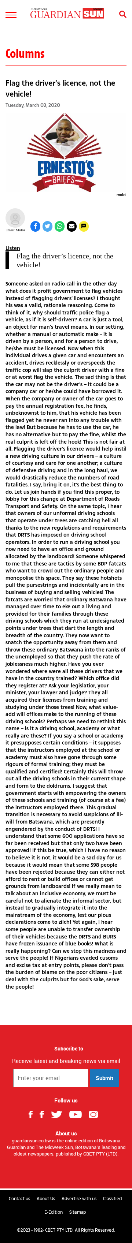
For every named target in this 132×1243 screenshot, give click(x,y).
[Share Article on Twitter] (47, 226)
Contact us (19, 1199)
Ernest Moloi (15, 230)
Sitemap (77, 1212)
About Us (46, 1199)
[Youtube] (78, 1114)
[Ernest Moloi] (15, 218)
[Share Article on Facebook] (35, 226)
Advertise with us (79, 1199)
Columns (25, 53)
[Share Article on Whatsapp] (60, 226)
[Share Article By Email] (72, 226)
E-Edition (53, 1212)
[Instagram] (96, 1114)
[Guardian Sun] (67, 13)
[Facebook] (33, 1114)
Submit (104, 1078)
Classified (112, 1199)
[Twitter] (59, 1114)
